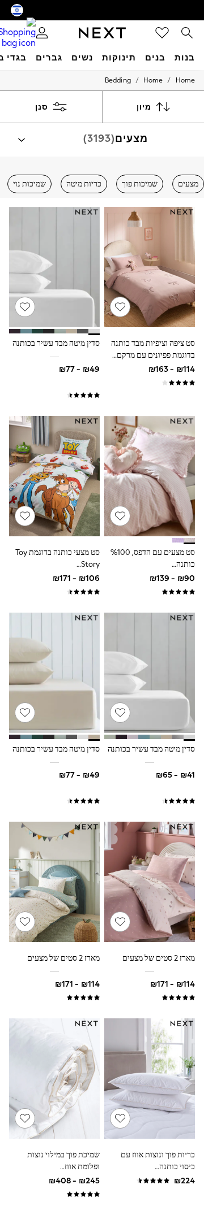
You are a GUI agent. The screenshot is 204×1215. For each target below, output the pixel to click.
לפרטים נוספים (120, 1182)
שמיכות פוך (140, 184)
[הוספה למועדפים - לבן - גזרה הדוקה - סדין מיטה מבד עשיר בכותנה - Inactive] (120, 712)
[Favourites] (162, 32)
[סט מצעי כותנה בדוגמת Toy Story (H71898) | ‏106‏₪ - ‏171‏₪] (54, 476)
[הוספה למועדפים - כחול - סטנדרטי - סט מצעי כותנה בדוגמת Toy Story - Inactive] (25, 516)
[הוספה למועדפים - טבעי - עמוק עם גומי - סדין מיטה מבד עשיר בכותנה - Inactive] (25, 712)
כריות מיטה (83, 184)
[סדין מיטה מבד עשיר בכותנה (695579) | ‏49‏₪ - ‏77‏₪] (54, 673)
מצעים (188, 184)
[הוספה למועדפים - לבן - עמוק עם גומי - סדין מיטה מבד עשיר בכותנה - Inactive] (25, 306)
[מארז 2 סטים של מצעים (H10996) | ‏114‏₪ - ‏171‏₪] (54, 882)
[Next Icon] (102, 32)
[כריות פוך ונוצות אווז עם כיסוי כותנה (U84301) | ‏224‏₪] (149, 1078)
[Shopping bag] (17, 32)
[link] (187, 32)
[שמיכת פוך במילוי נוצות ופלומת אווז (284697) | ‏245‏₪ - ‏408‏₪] (54, 1078)
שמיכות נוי (29, 184)
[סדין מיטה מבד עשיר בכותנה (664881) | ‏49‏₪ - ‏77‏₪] (54, 267)
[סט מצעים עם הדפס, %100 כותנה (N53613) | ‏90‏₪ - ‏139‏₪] (149, 476)
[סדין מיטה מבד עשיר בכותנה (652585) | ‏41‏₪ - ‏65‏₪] (149, 673)
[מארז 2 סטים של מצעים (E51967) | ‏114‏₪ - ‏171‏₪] (149, 882)
